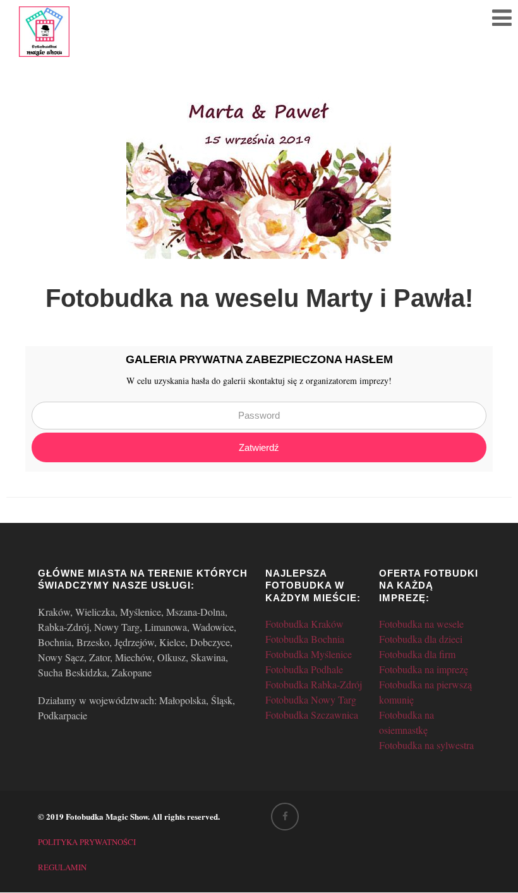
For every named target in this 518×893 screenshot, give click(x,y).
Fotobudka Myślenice (308, 654)
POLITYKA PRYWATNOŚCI (87, 842)
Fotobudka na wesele (421, 623)
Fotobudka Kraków (304, 623)
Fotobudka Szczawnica (311, 714)
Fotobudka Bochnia (304, 638)
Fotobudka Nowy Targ (310, 699)
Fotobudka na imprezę (423, 669)
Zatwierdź (259, 447)
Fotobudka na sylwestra (426, 745)
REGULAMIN (62, 867)
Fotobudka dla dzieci (420, 638)
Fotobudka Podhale (304, 669)
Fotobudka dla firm (417, 654)
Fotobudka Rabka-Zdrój (313, 684)
